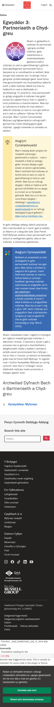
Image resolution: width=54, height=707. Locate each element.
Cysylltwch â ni (11, 474)
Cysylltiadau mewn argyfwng (18, 478)
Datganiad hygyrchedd (15, 615)
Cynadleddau (11, 498)
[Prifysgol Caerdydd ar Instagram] (6, 561)
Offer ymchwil (11, 502)
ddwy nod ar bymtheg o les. (29, 216)
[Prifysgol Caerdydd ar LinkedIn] (25, 561)
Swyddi (8, 538)
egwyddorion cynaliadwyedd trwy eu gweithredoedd (27, 206)
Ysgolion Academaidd (15, 466)
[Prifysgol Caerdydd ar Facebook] (12, 561)
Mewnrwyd (9, 542)
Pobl (6, 550)
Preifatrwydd (10, 626)
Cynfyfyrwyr (10, 522)
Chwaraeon (10, 506)
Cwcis (7, 629)
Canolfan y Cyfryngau (15, 546)
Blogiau (8, 526)
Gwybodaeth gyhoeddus (16, 482)
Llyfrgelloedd (10, 494)
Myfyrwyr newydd (13, 518)
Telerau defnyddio (29, 626)
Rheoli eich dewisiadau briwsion (27, 699)
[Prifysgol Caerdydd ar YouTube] (31, 561)
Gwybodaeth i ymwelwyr (16, 470)
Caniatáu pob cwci (27, 690)
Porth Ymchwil (11, 554)
